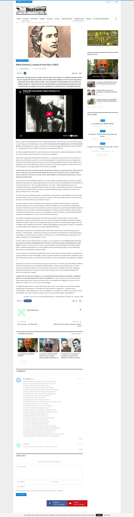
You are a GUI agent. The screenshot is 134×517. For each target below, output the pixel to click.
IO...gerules (27, 379)
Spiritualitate (67, 19)
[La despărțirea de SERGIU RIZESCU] (28, 345)
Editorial (34, 19)
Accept (99, 515)
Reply (81, 438)
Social (57, 19)
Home (19, 19)
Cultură (26, 19)
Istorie (88, 19)
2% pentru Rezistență (101, 19)
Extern (42, 19)
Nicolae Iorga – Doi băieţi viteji (27, 324)
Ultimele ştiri (79, 19)
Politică (50, 19)
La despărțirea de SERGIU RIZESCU (103, 73)
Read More (107, 515)
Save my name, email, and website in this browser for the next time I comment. (40, 491)
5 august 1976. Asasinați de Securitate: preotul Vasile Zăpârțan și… (106, 92)
